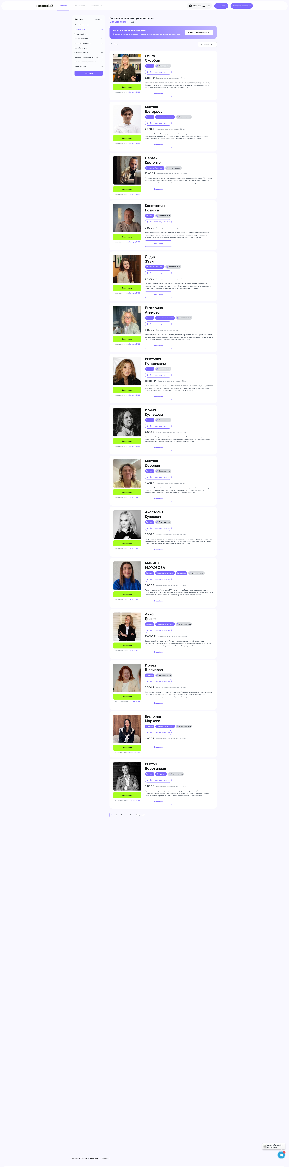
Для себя (63, 6)
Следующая (140, 815)
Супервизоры (97, 6)
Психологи (94, 1158)
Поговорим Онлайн (79, 1158)
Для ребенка (79, 6)
